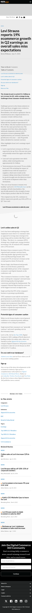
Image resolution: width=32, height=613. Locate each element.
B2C (2, 416)
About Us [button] (4, 583)
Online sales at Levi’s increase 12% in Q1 (15, 455)
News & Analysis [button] (6, 586)
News (3, 450)
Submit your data (6, 356)
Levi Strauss (5, 406)
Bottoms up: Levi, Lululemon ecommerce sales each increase (13, 527)
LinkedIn (6, 376)
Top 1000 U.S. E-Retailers (9, 430)
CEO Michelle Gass (20, 187)
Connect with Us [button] (6, 596)
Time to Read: (6, 67)
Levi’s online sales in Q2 (7, 76)
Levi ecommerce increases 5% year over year (15, 484)
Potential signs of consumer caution (11, 79)
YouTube (27, 376)
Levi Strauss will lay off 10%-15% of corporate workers (14, 470)
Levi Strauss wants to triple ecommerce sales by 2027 (12, 513)
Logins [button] (3, 593)
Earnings (3, 427)
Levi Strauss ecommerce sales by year (12, 73)
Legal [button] (2, 589)
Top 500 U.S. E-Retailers (8, 434)
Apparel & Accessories (19, 341)
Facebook (18, 376)
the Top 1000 (18, 335)
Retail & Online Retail (7, 420)
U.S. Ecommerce (6, 442)
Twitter (11, 376)
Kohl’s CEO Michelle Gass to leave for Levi (15, 498)
